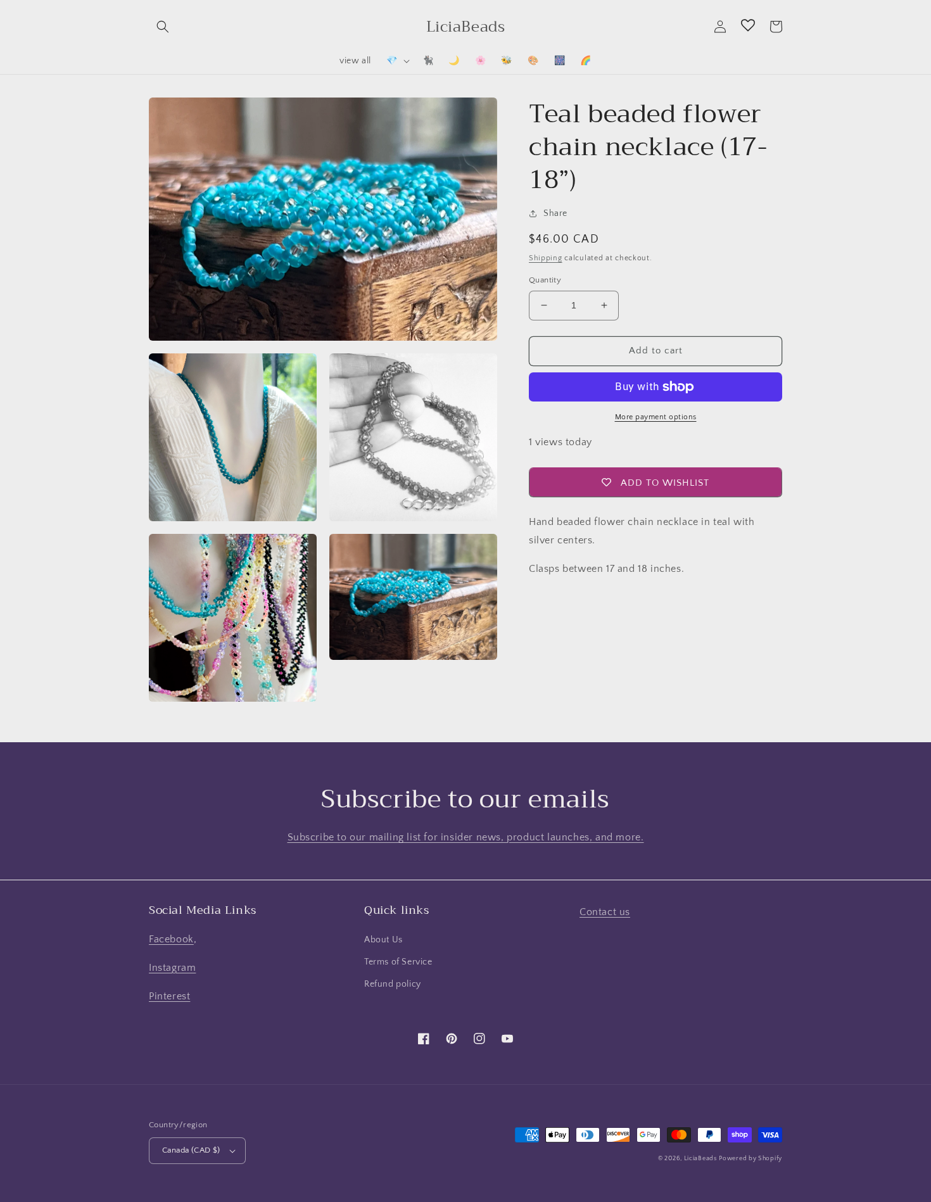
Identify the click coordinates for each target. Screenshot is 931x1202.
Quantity (545, 279)
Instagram (172, 967)
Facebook (171, 939)
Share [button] (555, 213)
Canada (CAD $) (191, 1150)
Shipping (545, 258)
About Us (383, 940)
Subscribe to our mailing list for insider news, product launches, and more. (466, 837)
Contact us (605, 912)
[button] (163, 27)
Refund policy (392, 984)
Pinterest (169, 996)
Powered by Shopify (750, 1158)
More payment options (656, 417)
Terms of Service (398, 962)
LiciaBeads (700, 1158)
